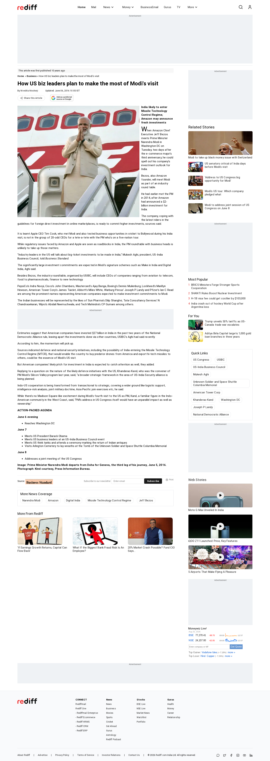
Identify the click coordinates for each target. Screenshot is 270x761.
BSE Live (141, 704)
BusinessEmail (149, 7)
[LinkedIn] (251, 755)
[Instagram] (237, 755)
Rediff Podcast (113, 739)
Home (82, 7)
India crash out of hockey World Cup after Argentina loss (217, 305)
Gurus (167, 7)
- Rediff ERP (81, 730)
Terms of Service (85, 755)
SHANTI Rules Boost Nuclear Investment (216, 293)
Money (126, 7)
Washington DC (230, 399)
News (106, 7)
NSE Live (141, 708)
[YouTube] (244, 755)
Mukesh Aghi (201, 374)
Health (170, 704)
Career (170, 713)
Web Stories (197, 480)
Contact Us (134, 755)
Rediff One (80, 708)
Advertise (42, 755)
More (191, 7)
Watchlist (141, 717)
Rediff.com (161, 755)
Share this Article (33, 98)
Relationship (173, 717)
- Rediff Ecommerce (85, 717)
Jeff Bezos (146, 500)
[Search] (240, 7)
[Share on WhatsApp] (218, 755)
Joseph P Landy (203, 407)
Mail (93, 7)
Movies (110, 713)
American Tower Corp (206, 392)
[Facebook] (231, 755)
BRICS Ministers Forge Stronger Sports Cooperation (215, 286)
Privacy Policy (62, 755)
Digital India (73, 500)
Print (171, 479)
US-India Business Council (209, 367)
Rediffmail (80, 704)
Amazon (53, 500)
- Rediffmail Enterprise (86, 713)
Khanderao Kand (203, 399)
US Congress (201, 359)
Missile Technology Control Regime (109, 500)
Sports (109, 717)
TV (178, 7)
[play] (220, 495)
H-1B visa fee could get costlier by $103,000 (218, 298)
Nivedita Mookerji (29, 90)
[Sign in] (250, 7)
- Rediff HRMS (82, 722)
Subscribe (153, 481)
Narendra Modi (31, 500)
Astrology (111, 735)
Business (32, 76)
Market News (143, 713)
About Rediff (23, 755)
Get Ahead (111, 726)
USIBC (221, 359)
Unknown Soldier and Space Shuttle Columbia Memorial (215, 383)
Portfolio (141, 722)
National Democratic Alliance (211, 414)
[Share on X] (224, 755)
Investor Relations (111, 755)
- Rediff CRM (81, 726)
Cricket (109, 722)
